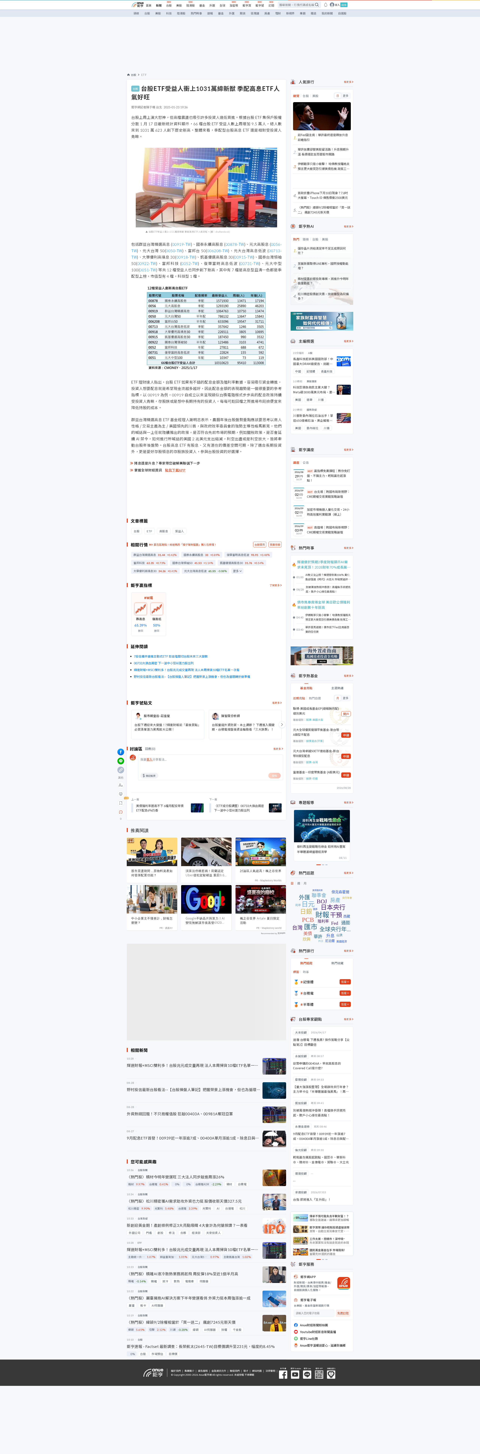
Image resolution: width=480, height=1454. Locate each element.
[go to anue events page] (325, 4)
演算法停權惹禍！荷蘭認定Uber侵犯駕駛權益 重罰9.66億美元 (206, 873)
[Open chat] (120, 812)
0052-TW (189, 263)
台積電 (308, 993)
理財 (278, 13)
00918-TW (185, 257)
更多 (236, 571)
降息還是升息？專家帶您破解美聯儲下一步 (167, 463)
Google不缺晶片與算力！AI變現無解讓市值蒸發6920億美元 (205, 920)
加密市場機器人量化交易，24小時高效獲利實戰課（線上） (328, 512)
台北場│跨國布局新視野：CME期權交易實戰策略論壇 (328, 494)
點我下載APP (175, 470)
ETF (143, 75)
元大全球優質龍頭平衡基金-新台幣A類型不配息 (316, 732)
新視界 (290, 13)
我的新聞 (327, 13)
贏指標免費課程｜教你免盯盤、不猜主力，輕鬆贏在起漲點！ (328, 475)
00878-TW (234, 244)
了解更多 (275, 585)
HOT (310, 471)
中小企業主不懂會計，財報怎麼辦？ (152, 920)
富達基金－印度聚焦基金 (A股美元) (316, 772)
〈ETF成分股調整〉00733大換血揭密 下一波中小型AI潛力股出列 (239, 807)
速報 (210, 13)
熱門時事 (196, 13)
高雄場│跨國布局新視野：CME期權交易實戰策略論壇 (328, 529)
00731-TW (249, 263)
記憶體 (308, 981)
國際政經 (312, 409)
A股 (310, 353)
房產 (267, 13)
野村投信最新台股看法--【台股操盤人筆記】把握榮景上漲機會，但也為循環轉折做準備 (192, 676)
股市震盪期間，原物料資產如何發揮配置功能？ (152, 873)
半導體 (308, 1004)
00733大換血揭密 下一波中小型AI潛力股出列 (164, 663)
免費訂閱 (343, 1313)
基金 (202, 5)
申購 (346, 735)
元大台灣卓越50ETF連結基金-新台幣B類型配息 (316, 753)
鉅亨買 (247, 5)
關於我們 (176, 1371)
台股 (169, 5)
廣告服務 (203, 1371)
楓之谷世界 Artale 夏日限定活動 (260, 920)
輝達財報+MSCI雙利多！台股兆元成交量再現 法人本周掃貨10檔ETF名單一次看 (186, 669)
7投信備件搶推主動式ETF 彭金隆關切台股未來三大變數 (171, 656)
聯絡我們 (235, 1371)
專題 (302, 13)
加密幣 (234, 5)
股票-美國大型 (314, 720)
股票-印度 (312, 778)
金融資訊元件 (219, 1371)
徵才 (245, 1371)
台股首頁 (259, 544)
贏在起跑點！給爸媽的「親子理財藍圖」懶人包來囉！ (185, 544)
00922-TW (146, 263)
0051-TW (148, 269)
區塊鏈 (255, 13)
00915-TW (243, 257)
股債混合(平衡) (315, 741)
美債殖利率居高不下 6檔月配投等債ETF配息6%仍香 (160, 807)
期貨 (242, 13)
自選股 (342, 13)
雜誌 (313, 13)
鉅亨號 (260, 5)
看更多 (276, 702)
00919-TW (181, 244)
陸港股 (190, 5)
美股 (179, 5)
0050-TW (174, 250)
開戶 (346, 714)
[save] (120, 803)
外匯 (212, 5)
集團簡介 (189, 1371)
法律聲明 (270, 1371)
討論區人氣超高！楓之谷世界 (260, 871)
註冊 (343, 5)
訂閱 (271, 5)
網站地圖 (257, 1371)
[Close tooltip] (152, 812)
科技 (169, 13)
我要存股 (275, 544)
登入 (337, 5)
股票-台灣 (312, 762)
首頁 (149, 5)
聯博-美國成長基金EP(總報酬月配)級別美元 (316, 711)
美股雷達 (312, 381)
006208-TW (217, 250)
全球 (222, 5)
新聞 (159, 5)
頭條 (136, 13)
